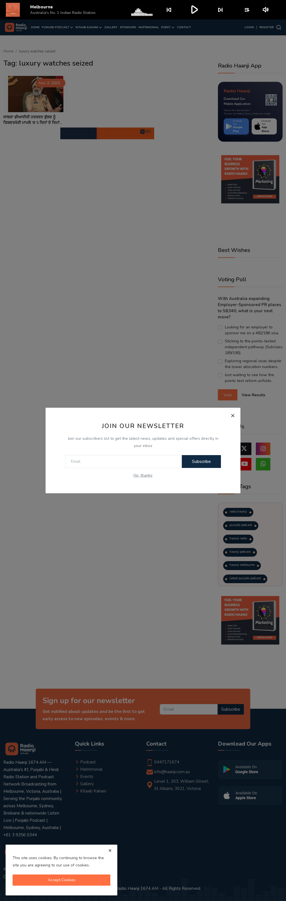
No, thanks (143, 475)
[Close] (232, 415)
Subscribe (201, 461)
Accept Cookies (61, 880)
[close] (110, 850)
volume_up (266, 10)
